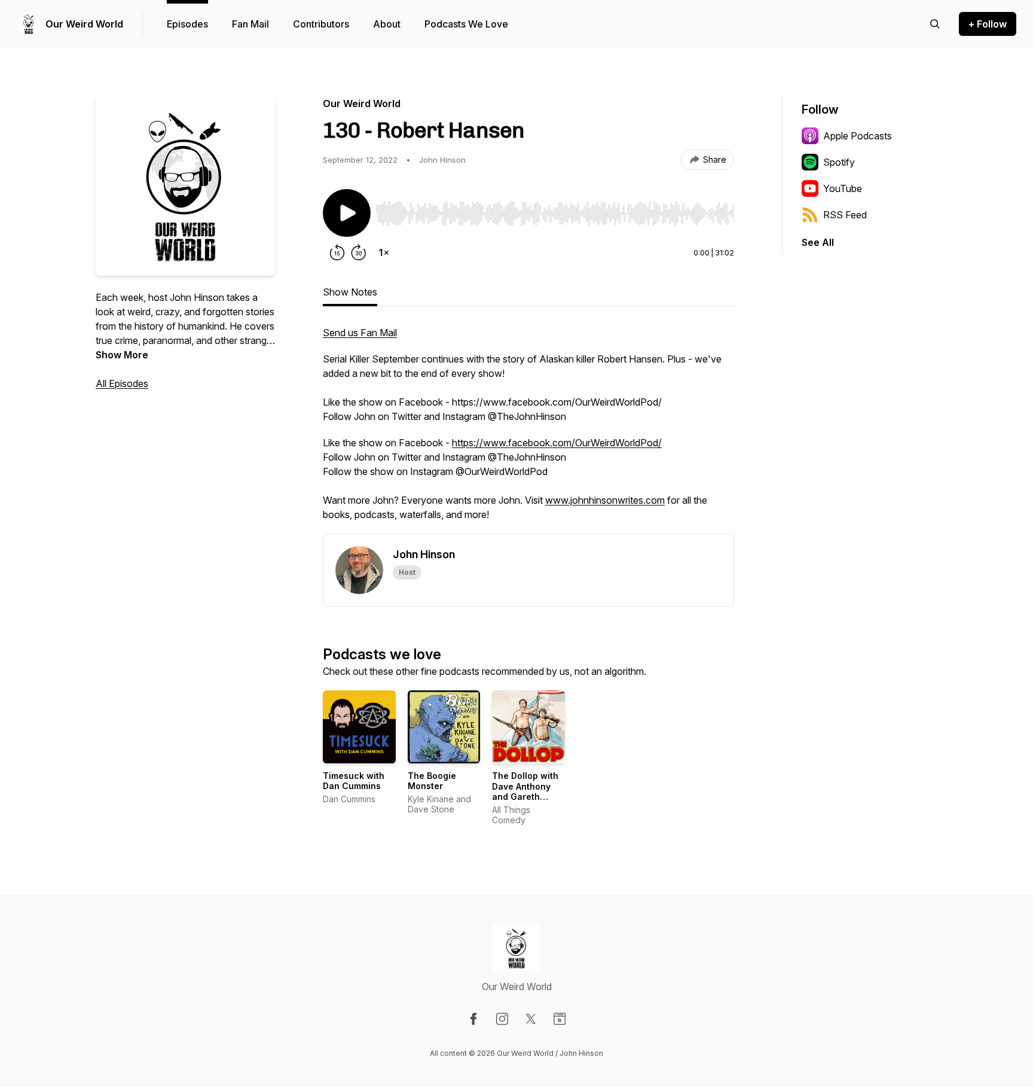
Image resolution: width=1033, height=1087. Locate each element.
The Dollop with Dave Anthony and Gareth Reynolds (525, 791)
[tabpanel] (528, 429)
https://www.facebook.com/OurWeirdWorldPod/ (557, 443)
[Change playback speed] (384, 252)
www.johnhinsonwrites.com (605, 500)
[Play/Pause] (347, 213)
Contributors (321, 24)
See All (818, 242)
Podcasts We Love (466, 24)
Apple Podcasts (857, 136)
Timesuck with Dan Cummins (353, 781)
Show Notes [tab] (350, 292)
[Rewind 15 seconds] (337, 252)
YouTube (842, 188)
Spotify (839, 162)
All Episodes (122, 383)
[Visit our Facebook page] (473, 1019)
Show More (122, 355)
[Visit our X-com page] (531, 1019)
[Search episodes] (935, 24)
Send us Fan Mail (360, 333)
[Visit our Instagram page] (502, 1019)
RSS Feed (845, 215)
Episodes (187, 24)
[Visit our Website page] (560, 1019)
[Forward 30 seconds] (358, 252)
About (387, 24)
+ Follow (987, 24)
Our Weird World (84, 24)
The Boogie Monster (432, 781)
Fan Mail (250, 24)
